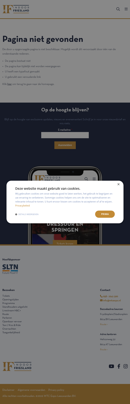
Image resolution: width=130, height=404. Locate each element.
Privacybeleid (22, 205)
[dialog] (65, 202)
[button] (27, 214)
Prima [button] (105, 214)
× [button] (118, 184)
